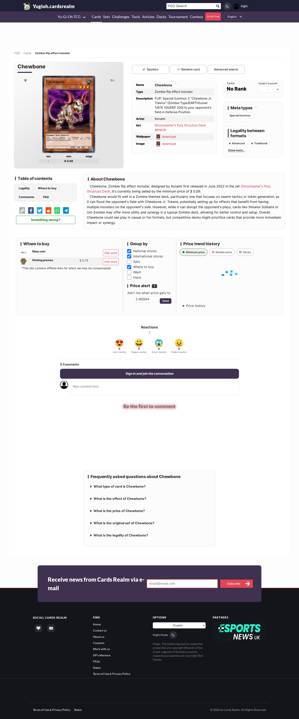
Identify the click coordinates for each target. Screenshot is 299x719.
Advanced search (226, 69)
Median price (224, 252)
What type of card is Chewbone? (120, 486)
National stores (145, 251)
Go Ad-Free (213, 16)
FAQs (96, 660)
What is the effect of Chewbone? (120, 498)
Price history (195, 306)
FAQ (46, 197)
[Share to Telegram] (66, 210)
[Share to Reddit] (48, 210)
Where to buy (47, 188)
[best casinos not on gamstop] (239, 630)
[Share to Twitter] (40, 210)
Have (137, 277)
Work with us (101, 648)
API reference (101, 654)
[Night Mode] (227, 6)
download (169, 137)
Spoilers (152, 69)
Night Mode (160, 634)
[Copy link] (22, 210)
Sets (136, 261)
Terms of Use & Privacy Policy (111, 673)
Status (97, 667)
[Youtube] (51, 627)
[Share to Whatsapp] (57, 210)
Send (165, 300)
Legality (24, 188)
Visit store (110, 253)
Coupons (98, 642)
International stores (148, 256)
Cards (27, 53)
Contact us (100, 629)
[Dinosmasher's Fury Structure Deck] (25, 80)
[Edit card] (175, 85)
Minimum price (195, 252)
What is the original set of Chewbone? (124, 522)
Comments (26, 197)
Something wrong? (45, 220)
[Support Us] (38, 627)
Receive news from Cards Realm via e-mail (96, 583)
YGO (17, 53)
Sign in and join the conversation (150, 373)
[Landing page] (27, 6)
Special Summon (240, 115)
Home (97, 623)
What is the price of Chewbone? (119, 510)
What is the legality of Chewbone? (121, 535)
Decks (247, 252)
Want (137, 272)
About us (98, 636)
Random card (190, 69)
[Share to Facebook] (31, 210)
